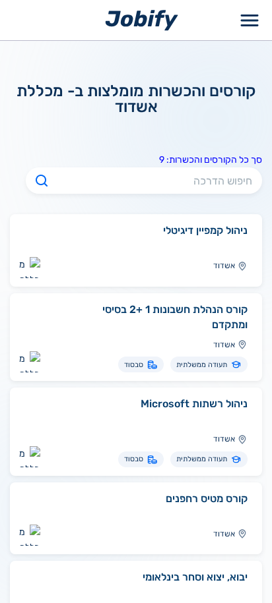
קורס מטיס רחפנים (207, 498)
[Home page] (141, 19)
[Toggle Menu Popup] (249, 20)
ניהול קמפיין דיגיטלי (205, 230)
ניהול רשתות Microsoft (194, 403)
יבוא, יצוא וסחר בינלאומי (195, 577)
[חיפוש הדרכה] (41, 180)
